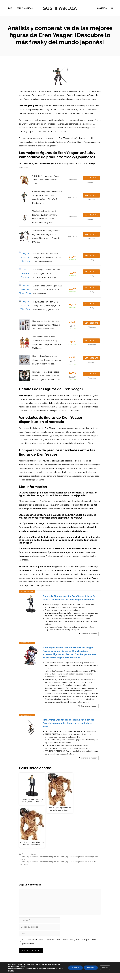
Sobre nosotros (25, 8)
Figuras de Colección (30, 854)
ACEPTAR (75, 967)
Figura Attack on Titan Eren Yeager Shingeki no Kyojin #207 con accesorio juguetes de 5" (47, 306)
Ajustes (105, 967)
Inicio (9, 8)
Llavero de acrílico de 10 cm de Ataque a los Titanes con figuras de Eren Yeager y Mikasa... (46, 360)
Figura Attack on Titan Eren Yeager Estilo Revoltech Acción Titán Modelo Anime (47, 257)
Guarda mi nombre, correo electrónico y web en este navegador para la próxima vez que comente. (60, 941)
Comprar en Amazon (89, 634)
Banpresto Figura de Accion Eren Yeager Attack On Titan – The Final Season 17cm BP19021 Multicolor (69, 598)
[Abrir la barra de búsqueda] (112, 8)
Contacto (102, 8)
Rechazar (90, 967)
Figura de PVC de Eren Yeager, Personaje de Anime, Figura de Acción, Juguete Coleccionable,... (46, 376)
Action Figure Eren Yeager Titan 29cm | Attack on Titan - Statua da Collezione (47, 290)
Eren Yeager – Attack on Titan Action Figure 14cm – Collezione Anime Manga (46, 273)
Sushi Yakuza (60, 8)
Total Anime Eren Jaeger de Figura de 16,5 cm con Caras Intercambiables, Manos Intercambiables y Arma (68, 723)
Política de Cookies (18, 966)
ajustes (11, 971)
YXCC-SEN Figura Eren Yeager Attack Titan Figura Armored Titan (46, 180)
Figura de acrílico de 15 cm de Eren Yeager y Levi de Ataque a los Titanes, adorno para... (46, 325)
